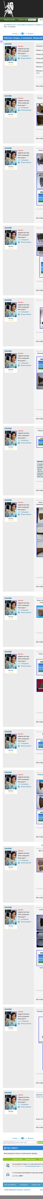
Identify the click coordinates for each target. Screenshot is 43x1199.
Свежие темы (36, 1185)
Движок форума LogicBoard (21, 1190)
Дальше (30, 33)
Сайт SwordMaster (10, 1185)
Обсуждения (24, 1185)
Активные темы (17, 1159)
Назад (15, 33)
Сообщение (25, 56)
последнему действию (32, 1166)
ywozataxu (17, 1176)
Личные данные (26, 58)
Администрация (30, 1159)
